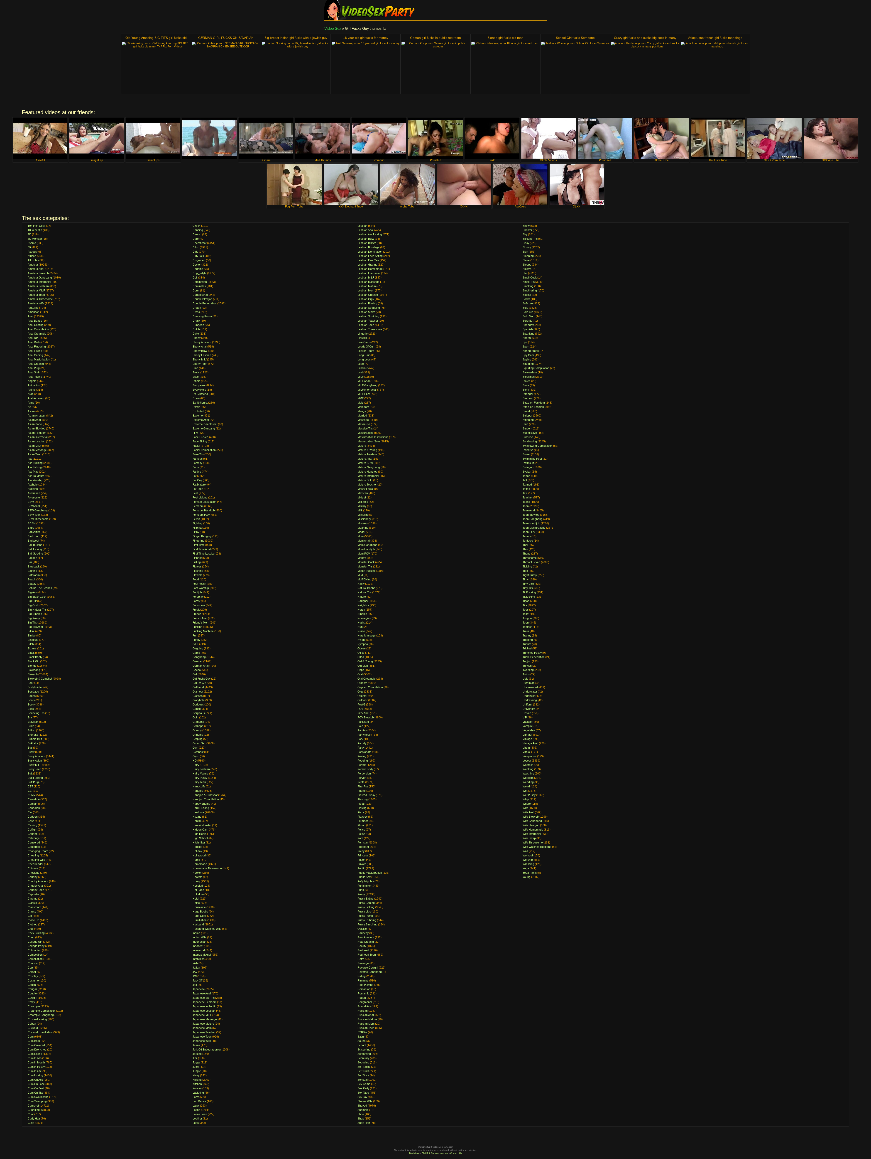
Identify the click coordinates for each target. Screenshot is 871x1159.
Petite (361, 782)
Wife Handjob (531, 825)
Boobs (32, 696)
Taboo (526, 476)
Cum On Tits (35, 1092)
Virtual (527, 752)
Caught (32, 834)
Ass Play (33, 471)
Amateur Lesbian (38, 286)
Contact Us (456, 1153)
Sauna (361, 1041)
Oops (360, 670)
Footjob (197, 592)
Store (526, 385)
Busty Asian (35, 760)
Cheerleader (35, 864)
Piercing (362, 799)
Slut (525, 273)
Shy (525, 234)
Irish (195, 963)
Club (31, 928)
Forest (196, 601)
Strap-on (528, 398)
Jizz (195, 1058)
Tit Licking (529, 596)
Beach (32, 579)
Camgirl (32, 803)
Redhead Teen (366, 954)
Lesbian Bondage (368, 247)
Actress (32, 251)
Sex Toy (362, 1097)
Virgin (526, 747)
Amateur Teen (36, 294)
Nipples (362, 614)
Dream (197, 307)
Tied (525, 570)
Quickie (362, 928)
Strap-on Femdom (534, 402)
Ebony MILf (199, 359)
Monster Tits (364, 566)
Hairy (196, 765)
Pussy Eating (365, 898)
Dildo (196, 247)
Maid (360, 402)
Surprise (528, 437)
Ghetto (197, 670)
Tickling (527, 566)
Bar (30, 562)
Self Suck (363, 1075)
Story (526, 389)
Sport (526, 346)
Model (361, 532)
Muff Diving (364, 579)
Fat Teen (198, 489)
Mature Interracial (368, 476)
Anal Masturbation (39, 359)
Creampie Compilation (42, 1010)
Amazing (33, 307)
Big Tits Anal (35, 627)
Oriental (362, 696)
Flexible (197, 575)
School (361, 1045)
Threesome (530, 558)
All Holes (33, 260)
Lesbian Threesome (369, 329)
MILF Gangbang (367, 385)
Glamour (198, 691)
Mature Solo (364, 480)
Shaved (362, 1105)
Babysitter (34, 532)
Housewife (199, 907)
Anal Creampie (37, 333)
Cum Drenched (37, 1049)
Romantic (363, 993)
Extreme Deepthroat (205, 424)
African (32, 256)
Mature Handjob (367, 471)
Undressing (530, 700)
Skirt (525, 251)
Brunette (33, 734)
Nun (360, 627)
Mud (360, 575)
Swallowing (530, 441)
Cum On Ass (35, 1079)
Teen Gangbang (533, 519)
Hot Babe (198, 890)
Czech (197, 225)
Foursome (199, 605)
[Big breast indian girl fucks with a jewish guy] (296, 67)
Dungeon (198, 325)
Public (361, 868)
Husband (198, 924)
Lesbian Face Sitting (370, 256)
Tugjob (527, 661)
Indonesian (199, 941)
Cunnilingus (35, 1110)
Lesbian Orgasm (367, 294)
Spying (527, 359)
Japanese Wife (202, 1041)
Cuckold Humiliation (40, 1032)
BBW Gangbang (38, 510)
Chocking (33, 872)
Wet (525, 790)
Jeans (196, 1045)
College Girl (35, 941)
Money (361, 558)
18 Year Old (35, 230)
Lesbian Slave (366, 312)
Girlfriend (198, 687)
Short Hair (363, 1122)
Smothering (530, 290)
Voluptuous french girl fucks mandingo (715, 37)
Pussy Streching (367, 924)
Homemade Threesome (207, 868)
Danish (197, 234)
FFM (195, 432)
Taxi (525, 493)
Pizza (360, 812)
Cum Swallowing (38, 1097)
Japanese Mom (202, 1028)
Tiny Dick (528, 583)
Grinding (198, 734)
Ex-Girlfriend (200, 394)
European (199, 385)
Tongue (527, 618)
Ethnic (196, 381)
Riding (361, 976)
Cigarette (33, 894)
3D (29, 234)
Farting (197, 471)
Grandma (198, 721)
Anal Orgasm (36, 363)
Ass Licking (35, 467)
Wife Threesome (533, 842)
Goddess (198, 704)
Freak (196, 609)
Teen (526, 506)
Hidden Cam (200, 829)
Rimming (363, 980)
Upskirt (527, 713)
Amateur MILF (36, 290)
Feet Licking (200, 497)
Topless (527, 627)
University (529, 708)
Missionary (364, 519)
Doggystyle (199, 273)
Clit (30, 915)
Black (31, 652)
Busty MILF (34, 765)
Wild (525, 851)
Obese (361, 648)
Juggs (196, 1062)
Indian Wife (199, 937)
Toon (526, 622)
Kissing (197, 1079)
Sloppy (527, 264)
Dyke (196, 333)
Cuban (32, 1023)
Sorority (527, 320)
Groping (198, 739)
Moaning (362, 527)
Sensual (362, 1079)
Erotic (196, 372)
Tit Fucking (529, 592)
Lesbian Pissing (367, 303)
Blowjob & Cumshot (40, 678)
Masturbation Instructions (372, 437)
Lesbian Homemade (370, 269)
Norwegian (364, 618)
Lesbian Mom (365, 290)
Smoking (528, 286)
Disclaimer (414, 1153)
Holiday (197, 851)
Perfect (361, 765)
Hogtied (197, 846)
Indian (196, 933)
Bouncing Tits (36, 713)
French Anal (200, 618)
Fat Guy (197, 480)
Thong (527, 553)
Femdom (198, 506)
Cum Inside (35, 1071)
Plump (361, 825)
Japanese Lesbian (204, 1010)
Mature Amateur (367, 454)
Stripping (528, 420)
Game (196, 652)
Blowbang (34, 670)
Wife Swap (529, 838)
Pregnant (363, 846)
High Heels (199, 834)
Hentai (197, 821)
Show (526, 225)
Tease (526, 501)
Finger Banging (202, 536)
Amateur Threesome (40, 299)
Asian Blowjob (36, 428)
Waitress (528, 765)
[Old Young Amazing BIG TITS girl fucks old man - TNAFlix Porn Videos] (156, 67)
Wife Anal (528, 812)
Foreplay (198, 596)
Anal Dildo (34, 342)
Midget (361, 497)
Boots (31, 700)
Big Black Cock (37, 596)
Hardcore (198, 812)
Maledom (363, 407)
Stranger (528, 394)
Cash (31, 821)
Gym (195, 747)
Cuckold (33, 1028)
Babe (31, 527)
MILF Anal (363, 381)
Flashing (198, 570)
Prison (361, 859)
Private (361, 864)
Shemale (363, 1110)
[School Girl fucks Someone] (575, 67)
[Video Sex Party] (369, 10)
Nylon (361, 639)
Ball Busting (35, 545)
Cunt (31, 1114)
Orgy (360, 691)
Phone (361, 790)
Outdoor (362, 700)
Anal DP (33, 338)
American (33, 312)
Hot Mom (198, 894)
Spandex (528, 325)
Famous (198, 458)
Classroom (34, 907)
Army (31, 402)
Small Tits (529, 282)
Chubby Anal (36, 885)
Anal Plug (34, 368)
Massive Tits (365, 428)
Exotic (196, 407)
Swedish (528, 450)
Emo (195, 368)
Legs (196, 1122)
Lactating (198, 1092)
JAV (195, 972)
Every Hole (199, 389)
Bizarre (32, 648)
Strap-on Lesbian (533, 407)
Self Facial (363, 1066)
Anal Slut (33, 372)
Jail (195, 984)
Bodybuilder (35, 687)
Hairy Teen (199, 782)
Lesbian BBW (365, 238)
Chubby (32, 877)
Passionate (364, 752)
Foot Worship (201, 588)
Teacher (528, 497)
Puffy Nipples (365, 881)
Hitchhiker (199, 842)
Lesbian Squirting (368, 316)
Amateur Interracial (39, 282)
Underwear (529, 696)
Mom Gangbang (367, 545)
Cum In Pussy (36, 1066)
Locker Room (365, 351)
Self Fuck (363, 1071)
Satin (360, 1036)
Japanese (199, 989)
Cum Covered (36, 1045)
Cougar (32, 989)
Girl (195, 674)
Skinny (527, 247)
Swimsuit (528, 463)
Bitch (31, 644)
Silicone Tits (530, 238)
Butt (30, 773)
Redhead (363, 950)
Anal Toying (35, 376)
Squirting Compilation (536, 368)
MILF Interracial (367, 389)
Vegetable (529, 730)
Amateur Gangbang (40, 277)
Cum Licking (35, 1075)
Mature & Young (367, 450)
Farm (196, 467)
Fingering (198, 540)
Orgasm (362, 683)
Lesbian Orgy (365, 299)
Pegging (362, 760)
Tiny (525, 579)
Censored (34, 842)
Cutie (31, 1122)
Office (361, 652)
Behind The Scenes (40, 588)
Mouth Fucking (366, 570)
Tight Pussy (530, 575)
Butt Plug (33, 782)
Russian (362, 1010)
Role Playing (365, 984)
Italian (196, 967)
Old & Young (365, 661)
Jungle (197, 1071)
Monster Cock (365, 562)
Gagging (198, 648)
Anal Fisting (35, 351)
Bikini (31, 631)
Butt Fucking (35, 777)
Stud (525, 424)
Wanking (528, 769)
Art (29, 407)
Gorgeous (199, 713)
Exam (196, 398)
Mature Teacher (367, 484)
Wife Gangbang (532, 821)
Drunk (196, 320)
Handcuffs (199, 786)
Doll (195, 277)
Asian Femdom (37, 432)
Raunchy (363, 933)
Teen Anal (529, 510)
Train (526, 631)
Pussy (361, 894)
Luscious (363, 368)
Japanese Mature (203, 1023)
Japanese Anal (202, 993)
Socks (526, 299)
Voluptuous (529, 756)
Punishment (364, 885)
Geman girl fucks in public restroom (435, 37)
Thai (525, 545)
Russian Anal (365, 1015)
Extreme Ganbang (204, 428)
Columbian (34, 950)
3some (32, 243)
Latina (196, 1110)
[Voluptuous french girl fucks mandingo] (715, 67)
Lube (360, 363)
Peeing (361, 756)
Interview (198, 959)
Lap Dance (199, 1101)
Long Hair (363, 355)
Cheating (33, 855)
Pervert (361, 777)
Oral (360, 674)
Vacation (528, 721)
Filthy (196, 532)
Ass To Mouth (36, 476)
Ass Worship (35, 480)
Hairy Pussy (200, 777)
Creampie (34, 1006)
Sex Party (363, 1088)
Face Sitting (200, 441)
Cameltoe (34, 799)
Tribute (527, 644)
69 (29, 247)
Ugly (525, 678)
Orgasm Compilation (370, 687)
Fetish (196, 519)
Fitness (197, 566)
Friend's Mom (201, 622)
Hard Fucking (201, 808)
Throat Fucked (531, 562)
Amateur (33, 264)
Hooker (197, 872)
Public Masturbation (369, 872)
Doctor (197, 264)
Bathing (32, 570)
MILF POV (363, 394)
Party (360, 747)
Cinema (32, 898)
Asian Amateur (37, 415)
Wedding (528, 782)
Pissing (362, 808)
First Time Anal (202, 549)
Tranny (527, 635)
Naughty (362, 601)
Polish (361, 834)
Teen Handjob (531, 523)
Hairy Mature (200, 773)
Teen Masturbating (534, 527)
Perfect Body (365, 769)
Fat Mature (199, 484)
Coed (31, 937)
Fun (195, 635)
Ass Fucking (35, 463)
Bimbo (32, 635)
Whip (526, 799)
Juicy (196, 1066)
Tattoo (526, 489)
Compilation (35, 959)
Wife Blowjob (531, 816)
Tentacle (528, 540)
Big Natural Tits (37, 609)
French (197, 614)
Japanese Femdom (204, 1002)
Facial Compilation (204, 450)
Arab (31, 394)
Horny (196, 881)
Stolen (527, 381)
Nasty (361, 583)
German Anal (201, 665)
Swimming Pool (532, 458)
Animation (34, 385)
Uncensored (530, 687)
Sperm (527, 338)
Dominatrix (199, 286)
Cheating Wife (36, 859)
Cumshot (33, 1105)
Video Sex (332, 28)
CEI (30, 790)
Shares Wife (364, 1101)
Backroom (34, 536)
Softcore (528, 303)
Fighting (198, 523)
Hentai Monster (202, 825)
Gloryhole (199, 700)
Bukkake (33, 743)
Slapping (528, 256)
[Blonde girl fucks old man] (505, 67)
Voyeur (527, 760)
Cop (30, 967)
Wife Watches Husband (537, 846)
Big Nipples (35, 614)
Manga (361, 411)
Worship (528, 859)
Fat (194, 476)
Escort (196, 376)
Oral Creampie (366, 678)
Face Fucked (200, 437)
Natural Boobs (366, 588)
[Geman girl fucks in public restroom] (435, 67)
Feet (195, 493)
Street (526, 411)
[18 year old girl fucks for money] (366, 67)
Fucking (197, 627)
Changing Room (38, 851)
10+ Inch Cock (36, 225)
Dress (196, 312)
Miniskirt (362, 514)
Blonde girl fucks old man (505, 37)
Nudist (361, 622)
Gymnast (198, 752)
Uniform (527, 704)
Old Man (362, 665)
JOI (195, 976)
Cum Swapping (37, 1101)
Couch (32, 984)
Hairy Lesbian (201, 769)
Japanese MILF (202, 1015)
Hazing (197, 816)
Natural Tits (364, 592)
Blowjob (33, 674)
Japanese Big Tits (204, 997)
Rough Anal (364, 1002)
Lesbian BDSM (366, 243)
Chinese (33, 868)
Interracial (199, 950)
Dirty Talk (198, 256)
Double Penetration (205, 303)
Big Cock (33, 605)
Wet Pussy (529, 795)
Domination (200, 282)
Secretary (363, 1058)
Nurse (361, 631)
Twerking (528, 670)
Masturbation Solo (368, 441)
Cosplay (33, 976)
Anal (30, 316)
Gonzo (197, 708)
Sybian (527, 471)
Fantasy (197, 463)
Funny (196, 639)
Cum (31, 1036)
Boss (31, 708)
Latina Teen (200, 1114)
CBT (30, 786)
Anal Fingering (37, 346)
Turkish (527, 665)
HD (195, 760)
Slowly (527, 269)
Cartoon (33, 816)
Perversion (364, 773)
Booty (31, 704)
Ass (30, 458)
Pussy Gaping (366, 903)
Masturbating (365, 432)
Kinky (196, 1075)
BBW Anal (34, 506)
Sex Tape (363, 1092)
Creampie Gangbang (41, 1015)
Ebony (197, 338)
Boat (30, 683)
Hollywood (199, 855)
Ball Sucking (35, 553)
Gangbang (199, 657)
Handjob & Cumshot (205, 795)
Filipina (197, 527)
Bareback (33, 566)
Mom (360, 536)
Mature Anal (364, 458)
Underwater (530, 691)
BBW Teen (34, 514)
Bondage (33, 691)
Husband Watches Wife (207, 928)
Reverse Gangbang (369, 972)
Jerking (197, 1053)
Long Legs (364, 359)
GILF (195, 644)
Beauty (32, 583)
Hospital (198, 885)
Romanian (363, 989)
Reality (361, 946)
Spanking (528, 333)
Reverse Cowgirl (367, 967)
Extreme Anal (201, 420)
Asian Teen (35, 454)
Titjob (526, 601)
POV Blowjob (365, 717)
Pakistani (363, 721)
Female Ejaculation (204, 501)
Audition (33, 489)
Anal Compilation (38, 329)
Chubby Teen (36, 890)
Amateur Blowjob (38, 273)
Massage (363, 420)
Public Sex (364, 877)
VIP (525, 717)
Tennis (527, 536)
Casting (32, 825)
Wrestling (528, 864)
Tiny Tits (528, 588)
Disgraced (199, 260)
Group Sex (199, 743)
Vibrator (527, 734)
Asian (31, 411)
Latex (196, 1105)
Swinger (528, 467)
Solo (525, 307)
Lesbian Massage (368, 282)
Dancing (198, 230)
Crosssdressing (37, 1019)
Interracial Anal (202, 954)
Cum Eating (35, 1053)
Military (361, 506)
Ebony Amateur (202, 342)
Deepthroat (199, 243)
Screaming (364, 1053)
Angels (32, 381)
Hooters (197, 877)
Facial (196, 445)
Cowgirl (32, 997)
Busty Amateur (36, 756)
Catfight (32, 829)
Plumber (362, 821)
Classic (32, 903)
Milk (359, 510)
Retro (360, 959)
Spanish (528, 329)
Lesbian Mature (367, 286)
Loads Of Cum (366, 346)
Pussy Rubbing (366, 920)
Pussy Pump (365, 915)
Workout (528, 855)
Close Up (33, 920)
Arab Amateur (36, 398)
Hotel (196, 898)
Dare (196, 238)
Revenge (363, 963)
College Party (36, 946)
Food (196, 579)
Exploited (198, 411)
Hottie (196, 903)
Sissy (526, 243)
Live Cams (364, 342)
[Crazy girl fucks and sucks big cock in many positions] (645, 67)
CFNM (32, 795)
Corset (32, 972)
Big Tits (32, 622)
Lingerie (362, 333)
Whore (527, 803)
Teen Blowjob (531, 514)
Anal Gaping (35, 355)
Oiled (360, 657)
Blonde (32, 665)
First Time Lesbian (204, 553)
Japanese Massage (205, 1019)
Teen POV (529, 532)
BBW (31, 501)
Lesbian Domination (369, 251)
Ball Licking (35, 549)
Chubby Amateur (38, 881)
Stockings (529, 376)
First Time (199, 545)
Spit (525, 342)
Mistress (362, 523)
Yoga (526, 868)
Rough (361, 997)
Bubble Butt (35, 739)
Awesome (34, 497)
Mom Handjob (366, 549)
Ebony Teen (200, 363)
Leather (197, 1118)
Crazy (31, 1002)
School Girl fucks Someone (575, 37)
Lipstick (362, 338)
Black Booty (35, 657)
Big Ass (32, 592)
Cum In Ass (35, 1058)
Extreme (198, 415)
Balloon (32, 558)
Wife (525, 808)
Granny (197, 730)
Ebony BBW (200, 351)
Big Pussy (34, 618)
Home (196, 859)
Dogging (198, 269)
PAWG (361, 704)
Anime (32, 389)
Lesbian (362, 225)
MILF (360, 376)
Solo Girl (528, 312)
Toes (525, 609)
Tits (525, 605)
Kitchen (197, 1084)
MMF (360, 398)
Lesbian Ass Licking (369, 234)
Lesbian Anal (365, 230)
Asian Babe (35, 424)
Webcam (528, 777)
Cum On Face (36, 1084)
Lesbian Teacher (367, 320)
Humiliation (200, 920)
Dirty (195, 251)
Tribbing (528, 639)
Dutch (196, 329)
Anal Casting (36, 325)
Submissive (530, 432)
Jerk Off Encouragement (207, 1049)
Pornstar (362, 842)
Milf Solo (362, 501)
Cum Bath (34, 1041)
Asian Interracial (38, 437)
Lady (196, 1097)
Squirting (528, 363)
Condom (33, 963)
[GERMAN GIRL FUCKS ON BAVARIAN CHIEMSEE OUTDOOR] (226, 67)
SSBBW (362, 1032)
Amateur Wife (36, 303)
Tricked (527, 648)
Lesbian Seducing (368, 307)
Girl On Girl (199, 683)
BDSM (32, 523)
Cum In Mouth (36, 1062)
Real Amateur (365, 937)
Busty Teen (34, 769)
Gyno (196, 756)
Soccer (527, 294)
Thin (525, 549)
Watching (528, 773)
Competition (35, 954)
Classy (32, 911)
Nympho (362, 644)
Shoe (360, 1114)
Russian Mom (365, 1023)
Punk (360, 890)
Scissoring (363, 1049)
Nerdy (361, 609)
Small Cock (530, 277)
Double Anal (200, 294)
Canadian (34, 808)
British (31, 730)
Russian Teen (365, 1028)
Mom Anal (363, 540)
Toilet (526, 614)
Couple (32, 993)
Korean (197, 1088)
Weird (526, 786)
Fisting (197, 562)
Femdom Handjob (204, 510)
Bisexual (33, 639)
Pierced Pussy (366, 795)
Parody (361, 743)
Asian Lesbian (36, 441)
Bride (31, 726)
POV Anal (363, 713)
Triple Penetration (534, 657)
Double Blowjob (202, 299)
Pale (360, 726)
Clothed (32, 924)
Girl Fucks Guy (201, 678)
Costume (33, 980)
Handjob (198, 790)
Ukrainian (529, 683)
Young (527, 877)
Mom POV (363, 553)
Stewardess (530, 372)
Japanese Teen (202, 1036)
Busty (31, 752)
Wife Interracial (532, 834)
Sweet (526, 454)
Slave (526, 260)
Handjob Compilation (206, 799)
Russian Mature (367, 1019)
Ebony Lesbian (202, 355)
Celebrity (33, 838)
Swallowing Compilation (538, 445)
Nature (361, 596)
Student (527, 428)
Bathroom (34, 575)
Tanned (527, 484)
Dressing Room (202, 316)
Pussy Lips (364, 911)
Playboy (362, 816)
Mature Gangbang (368, 467)
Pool (360, 838)
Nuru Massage (366, 635)
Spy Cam (528, 355)
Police (361, 829)
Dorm (196, 290)
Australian (34, 493)
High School (200, 838)
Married (362, 415)
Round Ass (364, 1006)
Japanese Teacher (204, 1032)
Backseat (33, 540)
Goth (195, 717)
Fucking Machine (203, 631)
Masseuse (363, 424)
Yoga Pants (530, 872)
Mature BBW (365, 463)
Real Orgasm (365, 941)
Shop (360, 1118)
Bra (30, 717)
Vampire (528, 726)
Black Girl (33, 661)
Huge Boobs (200, 911)
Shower (527, 230)
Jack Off (197, 980)
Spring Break (531, 351)
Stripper (527, 415)
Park (360, 739)
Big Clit (32, 601)
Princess (362, 855)
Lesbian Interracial (368, 273)
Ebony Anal (200, 346)
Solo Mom (529, 316)
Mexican (362, 493)
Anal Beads (35, 320)
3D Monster (35, 238)
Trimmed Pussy (532, 652)
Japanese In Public (204, 1006)
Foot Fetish (199, 583)
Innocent (198, 946)
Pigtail (361, 803)
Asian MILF (35, 445)
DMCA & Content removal (435, 1153)
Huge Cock (199, 915)
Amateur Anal (36, 269)
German (198, 661)
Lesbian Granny (367, 264)
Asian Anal (34, 420)
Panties (362, 730)
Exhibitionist (200, 402)
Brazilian (33, 721)
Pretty (361, 851)
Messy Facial (365, 489)
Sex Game (363, 1084)
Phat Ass (362, 786)
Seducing (363, 1062)
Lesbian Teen (365, 325)
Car (30, 812)
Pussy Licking (365, 907)
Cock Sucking (36, 933)
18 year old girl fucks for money (365, 37)
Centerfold (34, 846)
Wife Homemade (533, 829)
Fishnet (197, 558)
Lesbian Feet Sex (368, 260)
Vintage (527, 739)
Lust (360, 372)
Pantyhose (364, 734)
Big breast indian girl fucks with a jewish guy (295, 37)
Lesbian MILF (365, 277)
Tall (525, 480)
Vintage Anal (530, 743)
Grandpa (198, 726)
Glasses (198, 696)
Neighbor (363, 605)
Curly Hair (34, 1118)
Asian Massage (37, 450)
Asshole (33, 484)
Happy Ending (201, 803)
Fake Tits (198, 454)
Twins (526, 674)
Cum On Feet (36, 1088)
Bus (30, 747)
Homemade (200, 864)
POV (360, 708)
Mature (361, 445)
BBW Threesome (38, 519)
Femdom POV (201, 514)
